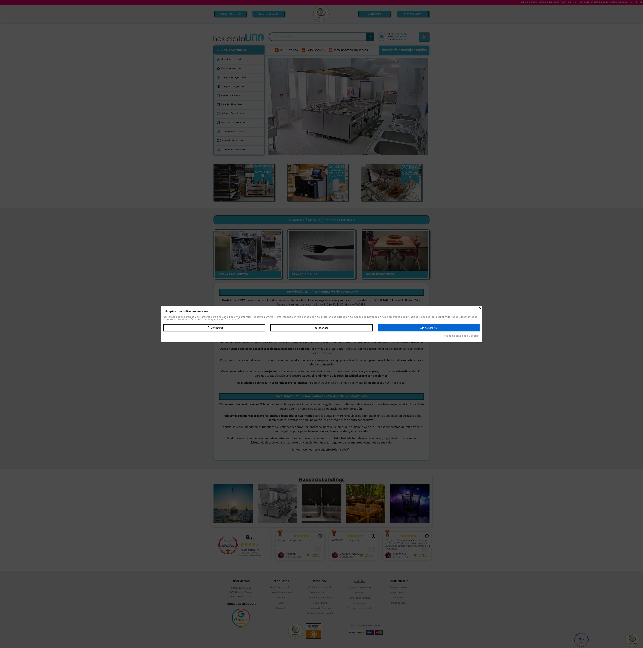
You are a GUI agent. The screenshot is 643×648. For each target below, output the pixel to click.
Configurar (214, 328)
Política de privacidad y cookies (461, 335)
